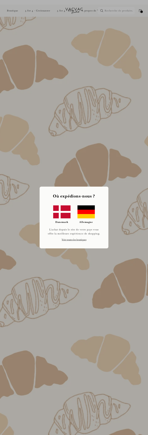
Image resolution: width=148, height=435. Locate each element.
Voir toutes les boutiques (74, 239)
